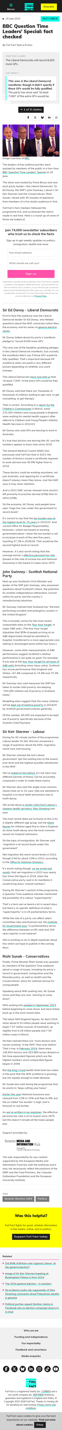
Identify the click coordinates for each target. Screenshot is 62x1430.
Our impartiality (31, 1343)
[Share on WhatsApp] (56, 118)
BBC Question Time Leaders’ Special (24, 172)
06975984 (38, 1395)
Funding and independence (31, 1337)
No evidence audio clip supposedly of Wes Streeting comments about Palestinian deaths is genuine (32, 1294)
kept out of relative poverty (27, 705)
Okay (40, 1425)
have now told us (40, 377)
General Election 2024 (18, 1199)
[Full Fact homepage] (29, 7)
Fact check (50, 19)
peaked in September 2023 (40, 1005)
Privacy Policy (40, 296)
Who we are (31, 1331)
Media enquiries (31, 1356)
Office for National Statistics (26, 862)
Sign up (31, 274)
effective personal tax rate (39, 555)
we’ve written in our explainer (24, 1112)
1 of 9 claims (32, 109)
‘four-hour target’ (42, 625)
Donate (49, 7)
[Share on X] (35, 118)
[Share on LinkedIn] (49, 118)
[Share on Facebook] (28, 118)
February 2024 (28, 1048)
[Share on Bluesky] (42, 118)
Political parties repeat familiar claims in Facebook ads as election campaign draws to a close (32, 1308)
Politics (42, 1199)
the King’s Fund (16, 1070)
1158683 (45, 1392)
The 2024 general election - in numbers (28, 1284)
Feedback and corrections (31, 1350)
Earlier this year (12, 1094)
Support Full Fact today (31, 1237)
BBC (27, 158)
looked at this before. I (24, 773)
